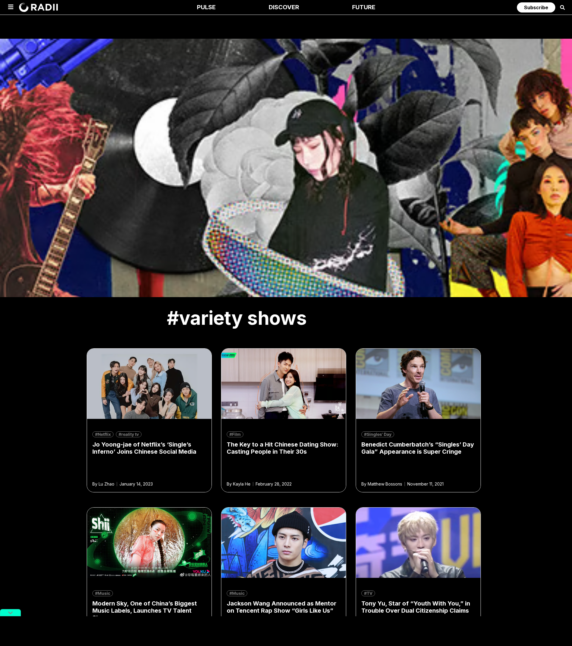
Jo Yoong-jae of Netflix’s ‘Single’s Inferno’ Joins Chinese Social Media (144, 448)
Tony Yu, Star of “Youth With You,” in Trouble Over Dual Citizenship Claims (415, 607)
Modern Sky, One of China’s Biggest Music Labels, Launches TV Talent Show (144, 610)
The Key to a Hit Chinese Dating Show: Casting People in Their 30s (282, 448)
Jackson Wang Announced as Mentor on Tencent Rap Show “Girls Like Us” (281, 607)
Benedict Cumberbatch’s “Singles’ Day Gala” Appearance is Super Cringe (417, 448)
